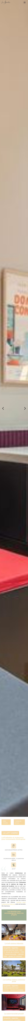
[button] (24, 2)
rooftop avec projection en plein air (14, 903)
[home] (6, 2)
